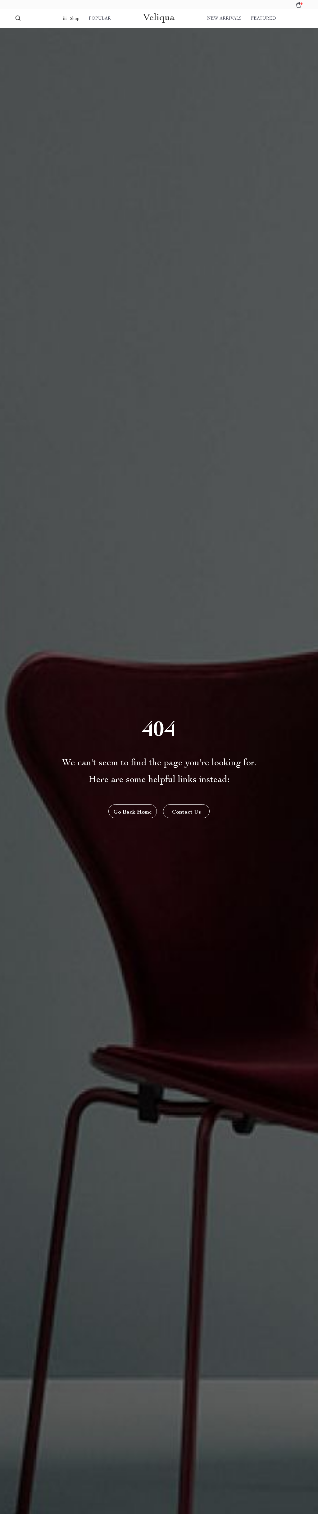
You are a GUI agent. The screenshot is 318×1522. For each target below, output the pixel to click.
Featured (263, 18)
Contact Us (186, 812)
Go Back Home (132, 812)
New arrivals (224, 18)
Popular (100, 18)
